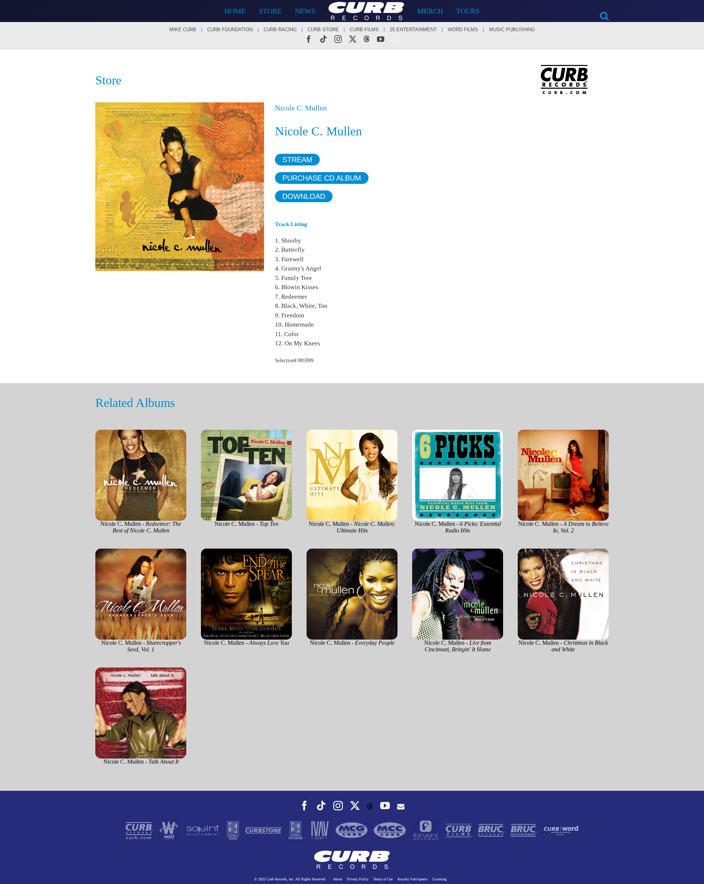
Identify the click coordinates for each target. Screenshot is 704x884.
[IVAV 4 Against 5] (320, 829)
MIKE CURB (182, 29)
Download (303, 196)
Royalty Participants (412, 879)
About (337, 879)
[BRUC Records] (492, 829)
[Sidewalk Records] (233, 829)
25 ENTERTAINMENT (413, 29)
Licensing (439, 879)
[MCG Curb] (352, 829)
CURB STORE (323, 29)
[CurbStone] (264, 829)
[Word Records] (170, 829)
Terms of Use (383, 879)
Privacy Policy (357, 879)
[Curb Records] (140, 829)
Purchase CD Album (321, 178)
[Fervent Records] (426, 829)
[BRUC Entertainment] (524, 829)
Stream (297, 160)
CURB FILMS (364, 29)
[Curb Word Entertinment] (561, 829)
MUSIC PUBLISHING (512, 29)
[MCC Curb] (390, 829)
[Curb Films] (459, 829)
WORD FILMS (463, 29)
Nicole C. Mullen (301, 108)
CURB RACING (280, 29)
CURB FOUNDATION (230, 29)
